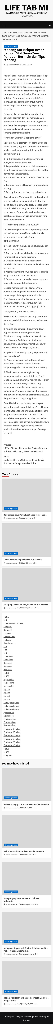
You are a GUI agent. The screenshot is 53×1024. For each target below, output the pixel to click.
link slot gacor (10, 643)
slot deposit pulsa (11, 702)
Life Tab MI (26, 8)
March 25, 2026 (27, 518)
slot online (8, 656)
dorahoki (8, 630)
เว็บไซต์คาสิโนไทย (12, 729)
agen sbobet (9, 712)
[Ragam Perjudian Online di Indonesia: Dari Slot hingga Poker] (26, 978)
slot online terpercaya (13, 623)
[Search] (49, 25)
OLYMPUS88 (9, 636)
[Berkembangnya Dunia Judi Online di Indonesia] (26, 495)
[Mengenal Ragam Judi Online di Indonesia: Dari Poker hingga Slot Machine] (26, 928)
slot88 (6, 673)
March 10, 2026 (27, 563)
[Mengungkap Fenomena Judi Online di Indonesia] (26, 585)
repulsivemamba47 (12, 65)
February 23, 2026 (27, 608)
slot (5, 620)
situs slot (8, 633)
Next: (24, 459)
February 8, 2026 (27, 954)
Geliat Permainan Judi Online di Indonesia (23, 560)
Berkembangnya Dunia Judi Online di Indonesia (25, 515)
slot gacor (8, 626)
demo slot (8, 663)
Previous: (25, 448)
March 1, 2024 (27, 65)
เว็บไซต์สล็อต (10, 719)
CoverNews (38, 1016)
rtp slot (7, 689)
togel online (9, 679)
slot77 (6, 617)
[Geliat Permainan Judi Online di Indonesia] (26, 540)
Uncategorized (11, 46)
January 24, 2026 (27, 1004)
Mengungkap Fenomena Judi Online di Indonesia (26, 605)
